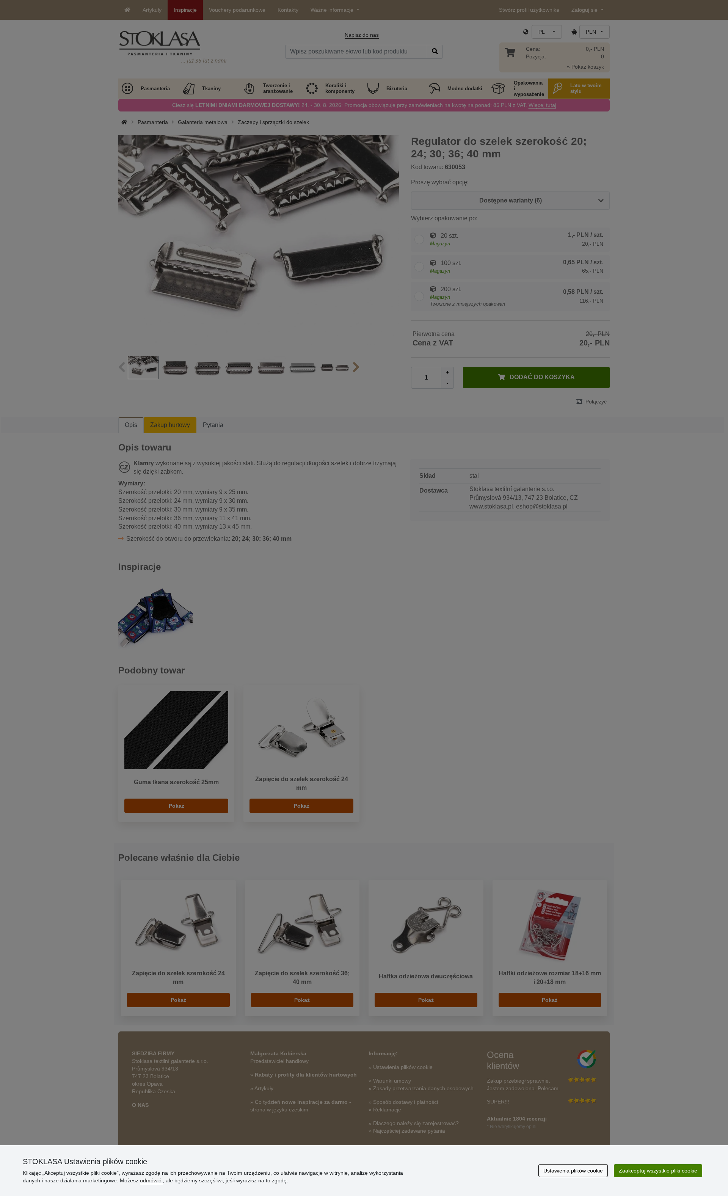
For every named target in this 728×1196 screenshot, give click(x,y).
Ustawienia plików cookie (573, 1171)
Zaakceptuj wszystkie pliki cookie (658, 1171)
